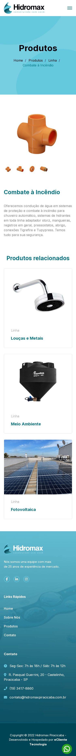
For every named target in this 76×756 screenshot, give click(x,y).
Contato (10, 635)
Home (18, 60)
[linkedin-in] (17, 579)
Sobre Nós (12, 617)
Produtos (36, 60)
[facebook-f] (7, 579)
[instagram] (26, 579)
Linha (52, 60)
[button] (64, 114)
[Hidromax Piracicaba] (24, 8)
